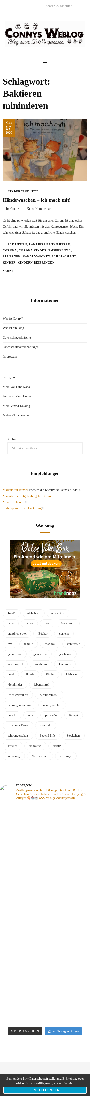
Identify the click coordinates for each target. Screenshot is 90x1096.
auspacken (58, 613)
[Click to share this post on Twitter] (28, 271)
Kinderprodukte (23, 191)
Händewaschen (36, 256)
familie (28, 643)
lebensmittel (41, 684)
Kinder (9, 262)
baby (11, 623)
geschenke (65, 654)
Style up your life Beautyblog (22, 508)
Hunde (30, 674)
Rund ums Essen (18, 725)
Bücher (42, 633)
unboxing (35, 745)
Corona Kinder (33, 250)
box (47, 623)
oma (30, 715)
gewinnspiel (15, 664)
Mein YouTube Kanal (17, 387)
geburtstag (73, 643)
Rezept (73, 715)
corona (10, 250)
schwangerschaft (18, 735)
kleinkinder (15, 684)
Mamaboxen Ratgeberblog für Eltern (27, 496)
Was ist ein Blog (13, 328)
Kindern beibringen (36, 262)
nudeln (12, 715)
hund (11, 674)
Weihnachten (40, 756)
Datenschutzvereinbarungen (21, 347)
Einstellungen (45, 1090)
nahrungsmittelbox (19, 705)
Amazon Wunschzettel (17, 396)
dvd (10, 643)
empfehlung (59, 250)
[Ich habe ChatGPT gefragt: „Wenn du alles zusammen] (45, 998)
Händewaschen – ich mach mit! (37, 200)
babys (29, 623)
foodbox (50, 643)
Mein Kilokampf (13, 502)
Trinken (13, 745)
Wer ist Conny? (13, 318)
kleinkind (72, 674)
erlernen (12, 256)
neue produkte (52, 705)
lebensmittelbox (18, 694)
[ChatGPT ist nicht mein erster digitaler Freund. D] (45, 942)
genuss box (15, 654)
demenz (64, 633)
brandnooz (68, 623)
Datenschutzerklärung (17, 337)
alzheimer (33, 613)
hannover (65, 664)
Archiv (11, 439)
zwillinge (66, 756)
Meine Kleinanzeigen (16, 415)
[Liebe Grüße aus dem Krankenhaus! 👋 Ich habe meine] (45, 831)
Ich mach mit (64, 256)
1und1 (12, 613)
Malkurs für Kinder (15, 490)
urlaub (57, 745)
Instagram (9, 377)
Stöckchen (73, 735)
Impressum (10, 356)
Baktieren (17, 244)
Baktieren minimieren (49, 244)
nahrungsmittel (49, 694)
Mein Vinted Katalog (16, 406)
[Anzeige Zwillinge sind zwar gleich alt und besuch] (45, 886)
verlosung (14, 756)
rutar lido (45, 725)
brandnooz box (17, 633)
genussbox (40, 654)
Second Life (47, 735)
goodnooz (41, 664)
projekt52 (51, 715)
